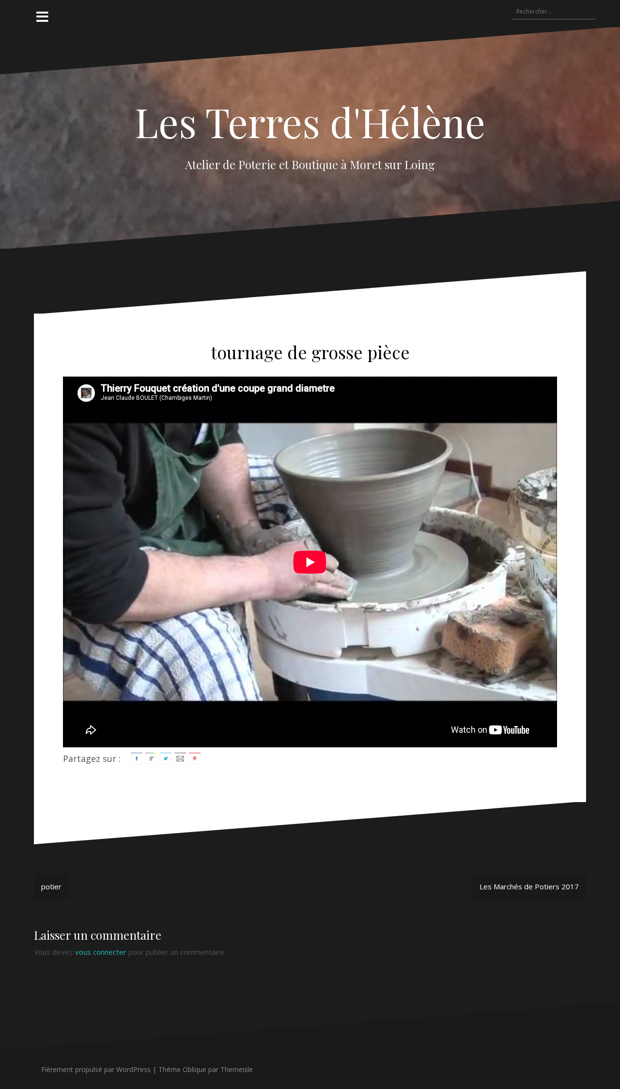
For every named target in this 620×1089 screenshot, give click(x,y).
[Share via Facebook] (136, 757)
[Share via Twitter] (165, 757)
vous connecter (100, 952)
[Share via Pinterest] (195, 757)
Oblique (194, 1069)
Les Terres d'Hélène (310, 121)
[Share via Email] (180, 757)
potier (51, 886)
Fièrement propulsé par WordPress (96, 1069)
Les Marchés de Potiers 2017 (529, 886)
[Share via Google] (151, 757)
